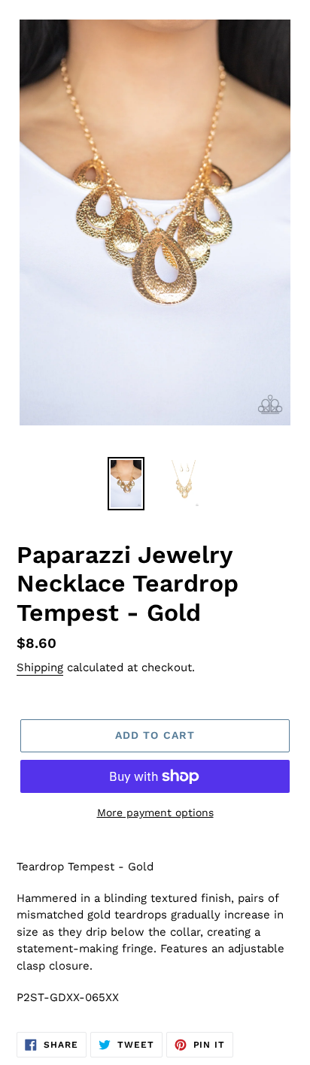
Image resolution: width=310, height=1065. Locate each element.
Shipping (40, 667)
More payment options (155, 812)
